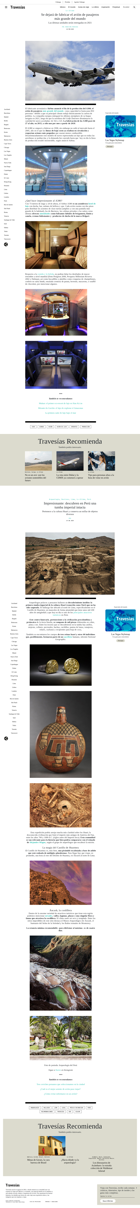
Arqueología (54, 499)
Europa (34, 472)
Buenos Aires (8, 140)
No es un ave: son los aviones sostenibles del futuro (35, 478)
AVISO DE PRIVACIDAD (35, 1201)
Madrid (6, 117)
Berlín (6, 121)
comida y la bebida (45, 274)
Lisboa (6, 193)
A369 (33, 426)
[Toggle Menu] (6, 7)
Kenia (6, 132)
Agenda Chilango (79, 2)
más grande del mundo (53, 111)
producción (86, 426)
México (62, 7)
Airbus (41, 426)
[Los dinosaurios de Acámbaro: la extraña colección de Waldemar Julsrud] (101, 1146)
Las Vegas (7, 151)
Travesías (60, 1111)
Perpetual (116, 7)
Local (64, 1107)
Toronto (6, 235)
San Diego (7, 166)
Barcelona (7, 113)
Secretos (101, 1160)
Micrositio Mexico (108, 1158)
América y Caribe (32, 1157)
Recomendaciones (47, 1111)
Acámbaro (95, 1157)
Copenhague (8, 170)
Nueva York (7, 163)
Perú (89, 499)
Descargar (109, 146)
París (5, 201)
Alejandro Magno (37, 842)
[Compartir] (6, 244)
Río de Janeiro (8, 204)
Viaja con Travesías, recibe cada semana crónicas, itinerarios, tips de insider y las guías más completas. (117, 1190)
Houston (6, 185)
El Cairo (6, 178)
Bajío (100, 1157)
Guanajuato (107, 1157)
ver (70, 1111)
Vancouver (7, 239)
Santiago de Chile (9, 220)
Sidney (6, 227)
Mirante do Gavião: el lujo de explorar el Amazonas (60, 408)
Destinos (27, 472)
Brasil (41, 1157)
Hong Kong (7, 182)
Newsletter (126, 7)
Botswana (7, 128)
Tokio (6, 231)
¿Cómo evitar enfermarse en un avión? (60, 1094)
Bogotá (6, 124)
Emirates (74, 426)
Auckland (7, 109)
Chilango (58, 2)
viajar (77, 1111)
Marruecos (7, 136)
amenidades (45, 213)
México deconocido (76, 1107)
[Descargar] (120, 126)
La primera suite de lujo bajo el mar (60, 413)
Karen (58, 1070)
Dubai (6, 174)
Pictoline (67, 2)
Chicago (6, 147)
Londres (6, 197)
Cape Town (7, 143)
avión (50, 426)
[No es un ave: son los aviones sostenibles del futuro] (38, 461)
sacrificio (68, 637)
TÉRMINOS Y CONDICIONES (51, 1201)
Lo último (95, 7)
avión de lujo (62, 426)
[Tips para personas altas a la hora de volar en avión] (101, 461)
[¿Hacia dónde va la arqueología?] (69, 1146)
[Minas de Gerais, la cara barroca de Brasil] (38, 1146)
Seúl (5, 224)
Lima (5, 189)
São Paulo (7, 208)
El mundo (71, 7)
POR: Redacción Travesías (70, 27)
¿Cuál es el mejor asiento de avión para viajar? (60, 1089)
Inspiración (105, 7)
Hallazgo (47, 1107)
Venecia (6, 216)
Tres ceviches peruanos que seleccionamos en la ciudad (61, 1084)
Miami (6, 159)
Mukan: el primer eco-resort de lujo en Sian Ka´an (60, 403)
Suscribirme (108, 1201)
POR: (70, 518)
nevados (48, 916)
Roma (6, 212)
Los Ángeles (8, 155)
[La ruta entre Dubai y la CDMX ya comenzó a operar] (69, 461)
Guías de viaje (83, 7)
